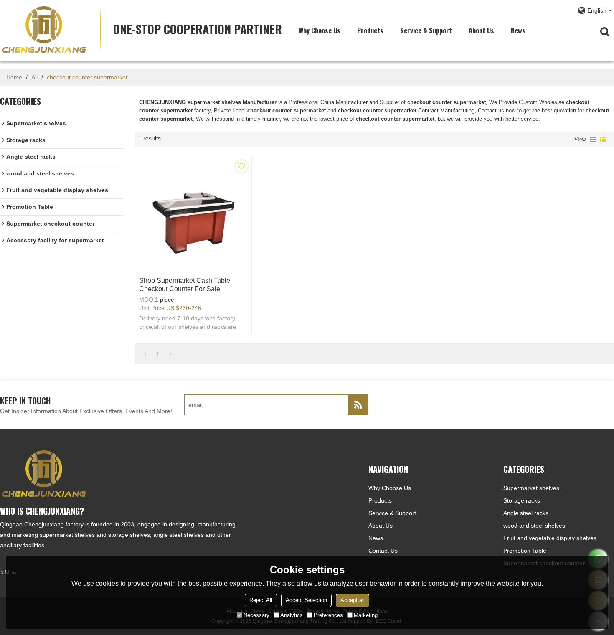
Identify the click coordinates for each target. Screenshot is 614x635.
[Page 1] (145, 354)
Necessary (256, 615)
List (593, 139)
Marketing (366, 615)
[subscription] (358, 405)
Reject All (260, 600)
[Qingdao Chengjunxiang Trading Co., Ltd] (44, 29)
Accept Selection (306, 600)
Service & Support (426, 30)
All (34, 77)
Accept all (352, 600)
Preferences (328, 615)
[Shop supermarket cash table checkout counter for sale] (193, 214)
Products (370, 30)
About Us (481, 30)
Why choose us (319, 30)
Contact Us (383, 550)
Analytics (291, 615)
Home (14, 77)
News (518, 30)
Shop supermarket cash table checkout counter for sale (184, 284)
